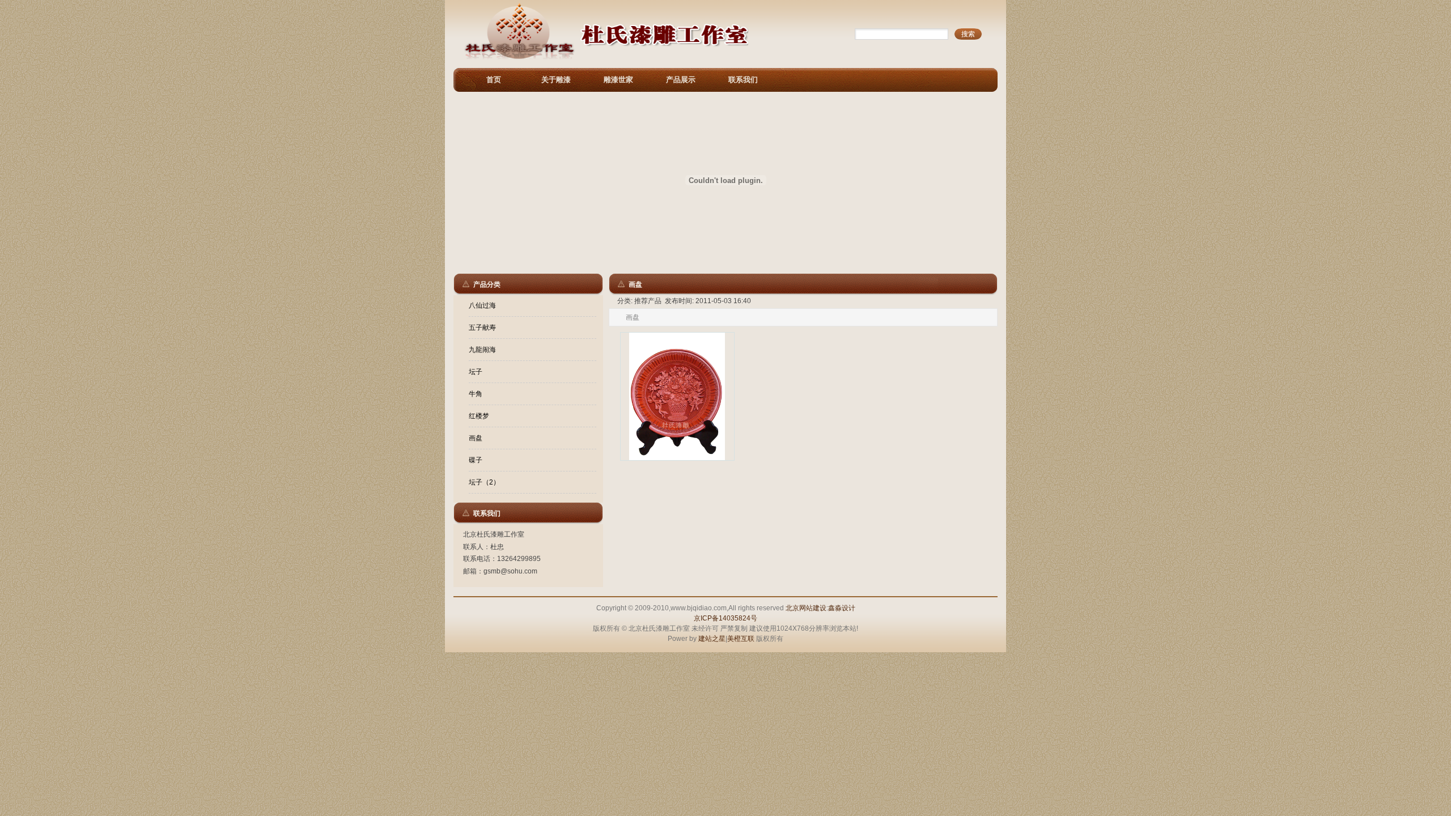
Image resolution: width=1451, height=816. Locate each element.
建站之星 (712, 639)
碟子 (475, 460)
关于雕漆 (556, 79)
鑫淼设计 (841, 608)
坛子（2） (484, 482)
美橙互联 (740, 639)
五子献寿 (482, 328)
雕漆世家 (618, 79)
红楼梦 (479, 416)
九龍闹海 (482, 350)
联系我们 (743, 79)
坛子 (475, 372)
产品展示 (680, 79)
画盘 (475, 438)
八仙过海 (482, 305)
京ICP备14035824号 (725, 618)
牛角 (475, 394)
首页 (493, 79)
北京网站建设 (806, 608)
